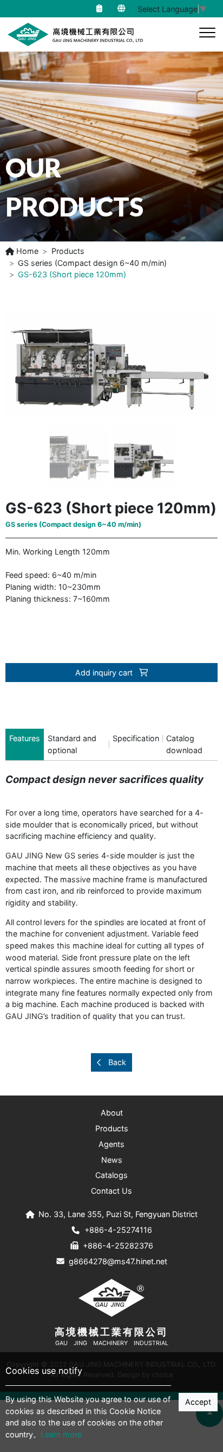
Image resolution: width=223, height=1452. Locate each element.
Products (67, 251)
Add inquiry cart (105, 672)
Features (24, 738)
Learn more (61, 1434)
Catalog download (184, 744)
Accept (198, 1401)
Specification (136, 738)
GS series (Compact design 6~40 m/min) (92, 263)
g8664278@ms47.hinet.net (118, 1261)
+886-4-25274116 (118, 1229)
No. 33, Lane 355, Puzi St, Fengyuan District (118, 1214)
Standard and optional (72, 744)
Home (26, 251)
